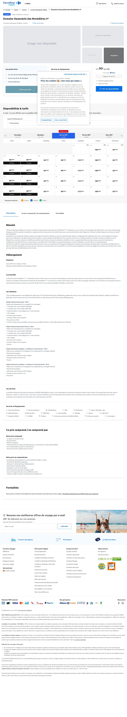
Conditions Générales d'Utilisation (45, 561)
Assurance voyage (8, 564)
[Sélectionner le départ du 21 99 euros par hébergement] (63, 180)
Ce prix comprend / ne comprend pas (35, 213)
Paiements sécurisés (41, 570)
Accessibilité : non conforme (43, 589)
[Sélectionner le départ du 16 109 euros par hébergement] (98, 170)
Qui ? (81, 119)
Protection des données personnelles (46, 582)
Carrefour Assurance (72, 567)
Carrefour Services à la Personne (76, 573)
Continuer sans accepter (74, 74)
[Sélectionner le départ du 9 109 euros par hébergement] (98, 159)
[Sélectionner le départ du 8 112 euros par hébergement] (80, 159)
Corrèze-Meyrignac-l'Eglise (38, 9)
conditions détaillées (80, 639)
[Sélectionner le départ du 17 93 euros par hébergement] (115, 170)
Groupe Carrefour (71, 551)
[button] (42, 44)
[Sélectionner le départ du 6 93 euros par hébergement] (46, 159)
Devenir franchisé (8, 554)
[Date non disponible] (80, 149)
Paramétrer (46, 120)
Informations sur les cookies (43, 585)
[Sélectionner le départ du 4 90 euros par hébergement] (11, 159)
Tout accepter (60, 120)
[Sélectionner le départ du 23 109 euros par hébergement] (98, 180)
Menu (28, 3)
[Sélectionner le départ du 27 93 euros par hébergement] (46, 190)
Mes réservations (103, 554)
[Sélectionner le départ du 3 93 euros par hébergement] (115, 149)
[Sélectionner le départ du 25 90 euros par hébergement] (11, 190)
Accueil (7, 9)
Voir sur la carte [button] (39, 23)
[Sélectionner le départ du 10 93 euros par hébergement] (115, 159)
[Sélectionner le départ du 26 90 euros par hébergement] (29, 190)
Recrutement (7, 558)
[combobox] (24, 123)
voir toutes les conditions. (25, 610)
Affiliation (6, 551)
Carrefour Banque (71, 561)
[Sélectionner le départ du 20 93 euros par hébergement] (46, 180)
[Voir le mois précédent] (5, 135)
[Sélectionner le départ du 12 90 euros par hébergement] (29, 170)
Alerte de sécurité (40, 579)
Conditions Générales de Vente (44, 558)
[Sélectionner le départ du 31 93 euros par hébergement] (115, 190)
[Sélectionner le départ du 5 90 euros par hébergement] (29, 159)
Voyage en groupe (8, 561)
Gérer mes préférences (42, 592)
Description (10, 213)
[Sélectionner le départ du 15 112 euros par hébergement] (80, 170)
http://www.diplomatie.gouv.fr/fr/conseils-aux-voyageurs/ (80, 494)
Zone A (26, 200)
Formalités (60, 213)
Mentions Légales (40, 576)
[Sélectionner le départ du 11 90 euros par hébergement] (11, 170)
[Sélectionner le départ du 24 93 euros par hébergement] (115, 180)
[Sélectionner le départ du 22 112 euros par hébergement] (80, 180)
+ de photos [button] (114, 55)
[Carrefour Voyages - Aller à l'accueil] (12, 3)
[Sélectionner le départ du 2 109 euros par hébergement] (98, 149)
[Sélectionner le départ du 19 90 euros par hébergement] (29, 180)
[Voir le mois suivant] (121, 135)
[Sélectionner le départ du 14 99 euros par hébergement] (63, 170)
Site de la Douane (40, 554)
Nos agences (102, 551)
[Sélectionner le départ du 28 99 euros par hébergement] (63, 190)
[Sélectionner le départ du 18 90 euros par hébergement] (11, 180)
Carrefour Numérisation (73, 577)
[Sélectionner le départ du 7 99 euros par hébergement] (63, 159)
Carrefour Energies (72, 564)
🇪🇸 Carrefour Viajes (9, 571)
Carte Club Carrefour (41, 573)
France (16, 9)
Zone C (45, 200)
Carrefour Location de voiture (75, 558)
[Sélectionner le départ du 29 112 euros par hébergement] (80, 190)
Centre (24, 9)
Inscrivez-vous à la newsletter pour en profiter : (18, 522)
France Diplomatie (40, 551)
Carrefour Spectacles (72, 554)
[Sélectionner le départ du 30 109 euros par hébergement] (98, 190)
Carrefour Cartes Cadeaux (74, 570)
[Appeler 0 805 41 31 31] (111, 559)
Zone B (35, 200)
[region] (63, 98)
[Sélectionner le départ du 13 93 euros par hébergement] (46, 170)
